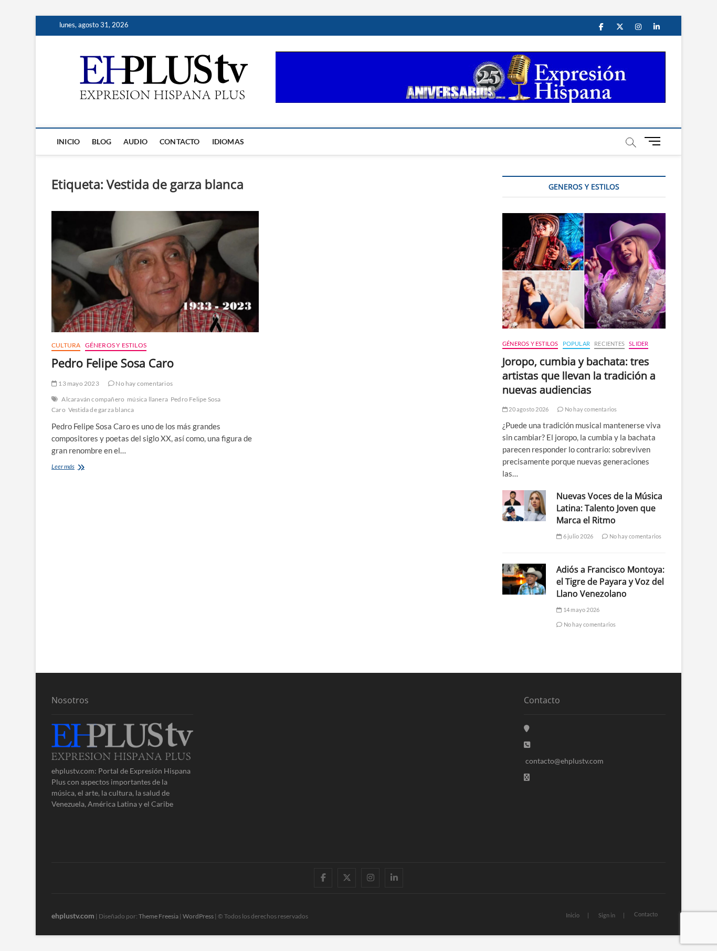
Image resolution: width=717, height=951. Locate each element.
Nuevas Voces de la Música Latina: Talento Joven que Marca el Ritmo (609, 508)
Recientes (609, 343)
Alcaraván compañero (92, 399)
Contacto (180, 141)
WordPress (198, 916)
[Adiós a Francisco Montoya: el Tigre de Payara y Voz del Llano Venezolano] (524, 579)
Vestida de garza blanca (101, 410)
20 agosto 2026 (528, 409)
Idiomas (228, 141)
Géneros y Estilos (115, 345)
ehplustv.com (72, 915)
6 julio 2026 (577, 536)
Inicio (68, 141)
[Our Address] (527, 728)
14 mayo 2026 (580, 609)
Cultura (65, 345)
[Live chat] (527, 777)
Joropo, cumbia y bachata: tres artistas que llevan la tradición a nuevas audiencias (579, 375)
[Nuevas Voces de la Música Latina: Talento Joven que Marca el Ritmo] (524, 505)
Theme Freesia (158, 916)
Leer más (70, 467)
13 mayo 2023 (78, 383)
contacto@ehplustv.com (564, 760)
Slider (638, 343)
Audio (135, 141)
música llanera (147, 399)
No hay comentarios (143, 383)
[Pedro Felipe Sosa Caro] (155, 271)
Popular (576, 343)
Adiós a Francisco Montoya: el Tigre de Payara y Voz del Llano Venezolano (610, 581)
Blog (101, 141)
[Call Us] (527, 744)
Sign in (606, 915)
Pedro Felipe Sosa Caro (112, 363)
